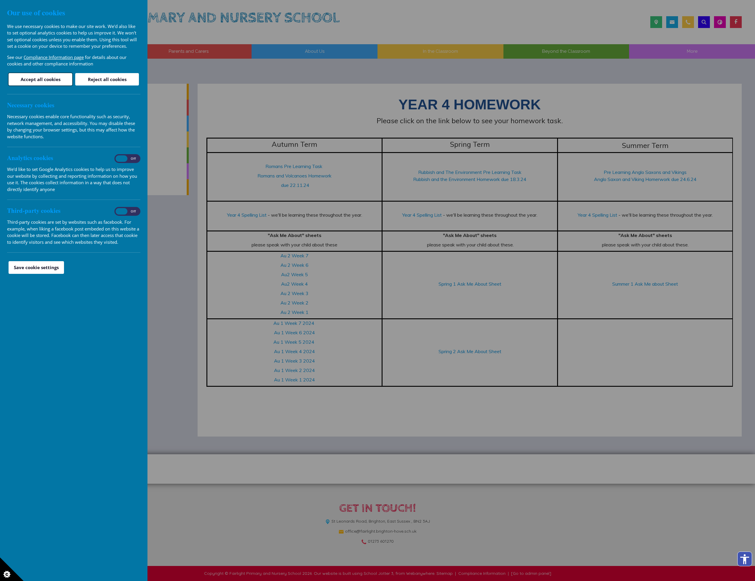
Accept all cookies (40, 79)
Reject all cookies (107, 79)
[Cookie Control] (12, 569)
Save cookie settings (36, 267)
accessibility (745, 559)
